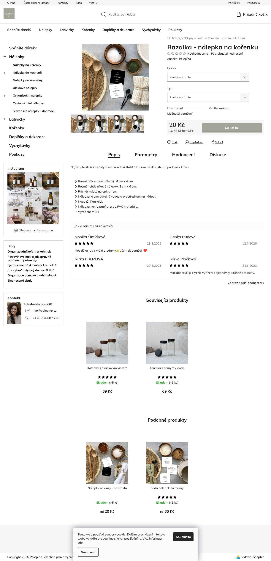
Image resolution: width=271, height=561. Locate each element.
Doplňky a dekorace (27, 136)
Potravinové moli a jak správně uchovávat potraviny (29, 258)
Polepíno (185, 59)
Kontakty (63, 2)
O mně (11, 2)
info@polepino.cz (44, 310)
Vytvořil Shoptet (252, 557)
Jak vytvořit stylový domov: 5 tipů (30, 270)
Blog (79, 2)
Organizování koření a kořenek (29, 251)
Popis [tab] (114, 154)
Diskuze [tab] (218, 154)
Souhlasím (183, 537)
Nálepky (16, 56)
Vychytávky (19, 145)
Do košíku (232, 128)
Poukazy (17, 154)
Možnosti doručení (179, 113)
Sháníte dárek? (23, 47)
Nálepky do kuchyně (27, 72)
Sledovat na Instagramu (36, 230)
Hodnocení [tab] (183, 154)
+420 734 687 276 (46, 318)
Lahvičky (17, 119)
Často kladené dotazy (36, 2)
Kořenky (16, 127)
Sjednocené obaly (19, 280)
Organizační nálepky (27, 95)
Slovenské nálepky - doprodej (34, 111)
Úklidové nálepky (25, 88)
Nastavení (88, 552)
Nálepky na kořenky (27, 65)
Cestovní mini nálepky (28, 103)
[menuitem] (19, 29)
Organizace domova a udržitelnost (31, 275)
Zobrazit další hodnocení (245, 283)
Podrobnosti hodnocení (227, 53)
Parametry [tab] (146, 154)
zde (80, 542)
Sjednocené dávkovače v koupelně (31, 265)
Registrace (253, 2)
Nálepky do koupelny (28, 80)
